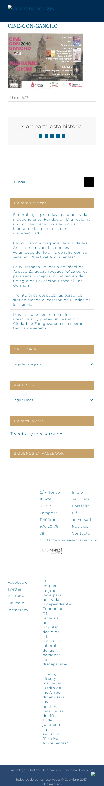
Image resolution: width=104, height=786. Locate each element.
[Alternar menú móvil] (94, 8)
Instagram (18, 609)
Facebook (17, 582)
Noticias (80, 526)
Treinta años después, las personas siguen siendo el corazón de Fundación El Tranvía (52, 300)
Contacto (81, 533)
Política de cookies (79, 770)
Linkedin (16, 603)
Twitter (15, 589)
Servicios (81, 499)
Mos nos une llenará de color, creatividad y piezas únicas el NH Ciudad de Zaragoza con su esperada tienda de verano (49, 321)
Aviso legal (18, 770)
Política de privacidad (46, 770)
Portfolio (81, 506)
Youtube (16, 596)
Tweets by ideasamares (36, 434)
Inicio (77, 492)
